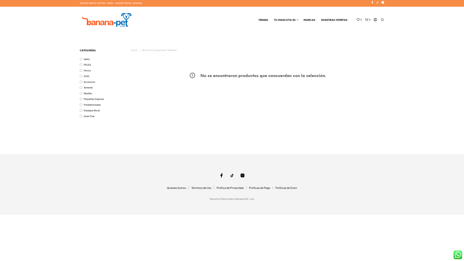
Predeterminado (92, 104)
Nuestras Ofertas (334, 20)
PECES (87, 64)
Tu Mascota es (284, 20)
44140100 (137, 3)
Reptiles (88, 93)
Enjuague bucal (92, 110)
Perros (87, 70)
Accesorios (89, 81)
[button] (359, 20)
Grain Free (89, 116)
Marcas (309, 20)
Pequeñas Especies (94, 99)
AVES (86, 76)
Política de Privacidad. (230, 187)
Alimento (88, 87)
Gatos (87, 59)
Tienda (263, 20)
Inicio (134, 50)
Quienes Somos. (176, 187)
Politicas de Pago (259, 187)
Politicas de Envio (286, 187)
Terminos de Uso (201, 187)
